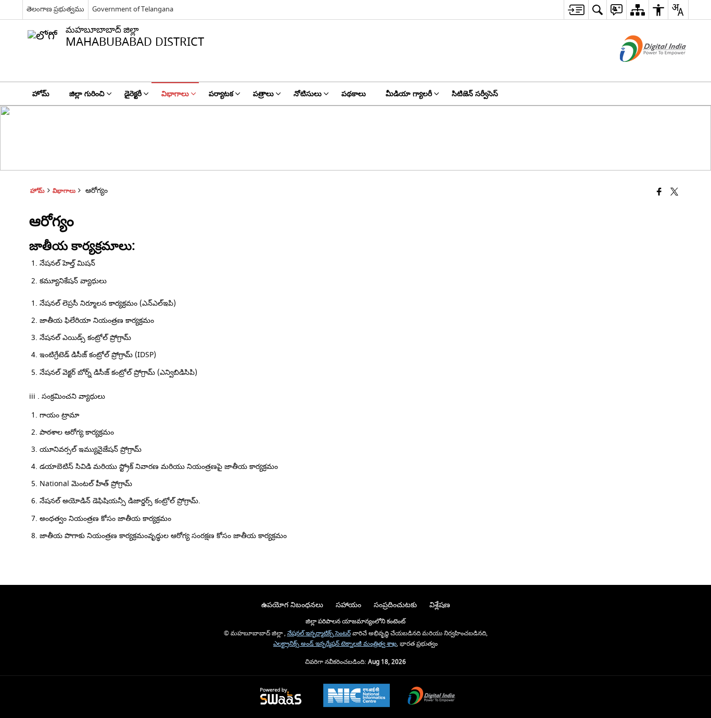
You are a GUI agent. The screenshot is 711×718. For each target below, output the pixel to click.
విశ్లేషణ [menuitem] (439, 604)
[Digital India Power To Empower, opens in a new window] (431, 696)
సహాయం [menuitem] (348, 604)
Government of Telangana (132, 9)
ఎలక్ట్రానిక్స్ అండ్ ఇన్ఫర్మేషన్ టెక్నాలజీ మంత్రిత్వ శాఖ (335, 643)
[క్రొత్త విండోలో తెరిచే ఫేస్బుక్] (659, 192)
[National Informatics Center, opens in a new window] (356, 696)
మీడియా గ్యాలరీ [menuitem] (409, 93)
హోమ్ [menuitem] (40, 93)
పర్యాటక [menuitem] (221, 93)
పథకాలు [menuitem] (353, 93)
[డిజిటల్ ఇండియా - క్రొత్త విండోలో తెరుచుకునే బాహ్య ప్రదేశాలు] (640, 71)
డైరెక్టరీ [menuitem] (133, 93)
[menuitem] (576, 9)
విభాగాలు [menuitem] (175, 93)
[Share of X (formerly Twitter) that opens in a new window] (674, 192)
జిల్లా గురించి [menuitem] (87, 93)
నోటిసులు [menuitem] (308, 93)
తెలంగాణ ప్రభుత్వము (55, 9)
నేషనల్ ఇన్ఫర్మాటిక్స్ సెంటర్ (319, 633)
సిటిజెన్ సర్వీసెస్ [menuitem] (475, 93)
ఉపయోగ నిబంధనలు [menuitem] (292, 604)
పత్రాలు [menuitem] (263, 93)
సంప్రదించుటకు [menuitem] (395, 604)
